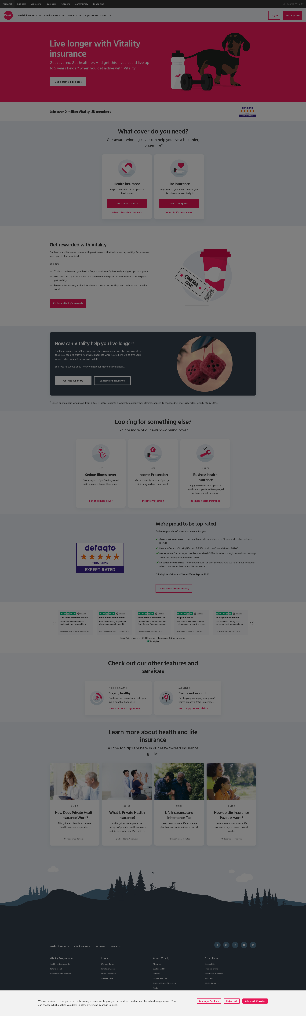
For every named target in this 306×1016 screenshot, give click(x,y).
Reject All (231, 1001)
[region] (153, 1003)
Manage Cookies (209, 1001)
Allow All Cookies (255, 1001)
